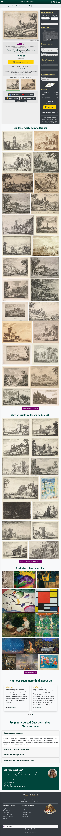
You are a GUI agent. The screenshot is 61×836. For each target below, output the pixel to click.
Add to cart (50, 107)
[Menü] (1, 2)
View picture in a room (29, 98)
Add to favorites (28, 94)
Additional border (44, 22)
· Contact (5, 807)
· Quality (23, 811)
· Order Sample (25, 816)
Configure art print (22, 62)
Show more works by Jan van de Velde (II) (30, 561)
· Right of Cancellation (7, 814)
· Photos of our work (26, 812)
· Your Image (25, 807)
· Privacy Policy (6, 812)
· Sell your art (25, 809)
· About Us (5, 818)
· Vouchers (24, 814)
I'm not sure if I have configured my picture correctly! (20, 760)
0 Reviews (24, 101)
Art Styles (8, 6)
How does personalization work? (14, 733)
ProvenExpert (13, 707)
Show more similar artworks (30, 408)
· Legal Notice (6, 809)
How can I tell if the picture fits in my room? (17, 749)
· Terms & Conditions (7, 811)
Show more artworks (30, 672)
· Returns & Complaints (8, 816)
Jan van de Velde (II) (27, 6)
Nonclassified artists (16, 6)
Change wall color (13, 98)
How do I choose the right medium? (14, 755)
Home (3, 6)
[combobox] (49, 24)
